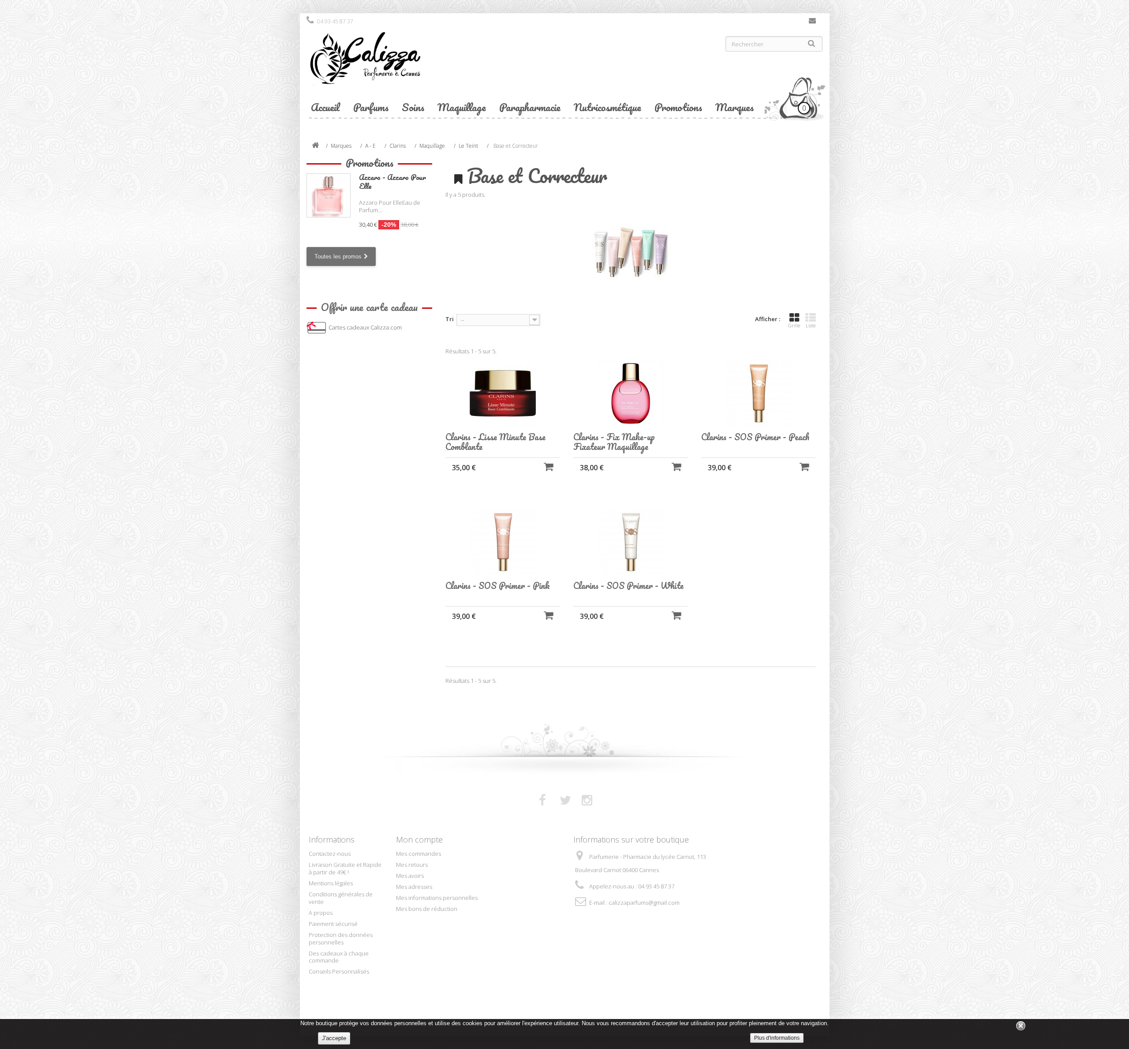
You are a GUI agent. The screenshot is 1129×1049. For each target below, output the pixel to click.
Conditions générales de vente (341, 898)
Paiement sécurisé (333, 924)
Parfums (371, 107)
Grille (794, 325)
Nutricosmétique (607, 107)
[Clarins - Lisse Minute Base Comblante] (502, 393)
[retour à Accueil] (315, 145)
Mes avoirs (410, 876)
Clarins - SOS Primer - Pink (497, 586)
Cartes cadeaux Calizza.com (365, 327)
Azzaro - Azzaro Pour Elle (392, 181)
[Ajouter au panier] (548, 466)
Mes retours (412, 865)
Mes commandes (418, 854)
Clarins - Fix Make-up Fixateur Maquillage (614, 442)
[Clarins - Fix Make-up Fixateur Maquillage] (630, 393)
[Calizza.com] (432, 65)
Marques (734, 107)
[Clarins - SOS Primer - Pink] (502, 542)
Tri (449, 319)
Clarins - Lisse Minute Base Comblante (495, 442)
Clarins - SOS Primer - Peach (755, 437)
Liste (810, 325)
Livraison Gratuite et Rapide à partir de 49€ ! (345, 868)
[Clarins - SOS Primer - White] (630, 542)
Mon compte (419, 839)
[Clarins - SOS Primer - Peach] (758, 393)
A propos (321, 913)
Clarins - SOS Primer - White (628, 586)
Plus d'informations (777, 1038)
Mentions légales (331, 883)
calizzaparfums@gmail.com (644, 903)
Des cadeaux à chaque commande (339, 957)
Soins (413, 107)
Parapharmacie (530, 107)
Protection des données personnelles (341, 938)
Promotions (678, 107)
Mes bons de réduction (426, 909)
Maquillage (461, 107)
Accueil (325, 107)
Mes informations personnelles (437, 898)
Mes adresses (414, 887)
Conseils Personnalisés (339, 971)
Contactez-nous (812, 22)
